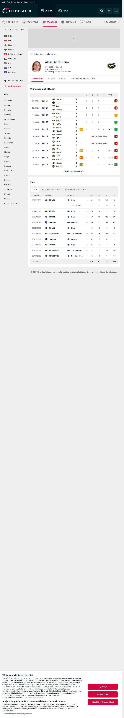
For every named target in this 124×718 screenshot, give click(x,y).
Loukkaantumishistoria (83, 79)
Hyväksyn (103, 687)
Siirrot (63, 79)
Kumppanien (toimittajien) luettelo (17, 714)
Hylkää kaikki (102, 694)
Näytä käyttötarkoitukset (103, 702)
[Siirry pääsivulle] (19, 10)
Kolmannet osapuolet (35, 697)
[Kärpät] (111, 66)
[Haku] (102, 11)
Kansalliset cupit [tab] (51, 190)
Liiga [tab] (35, 190)
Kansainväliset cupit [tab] (75, 190)
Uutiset (51, 79)
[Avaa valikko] (116, 11)
